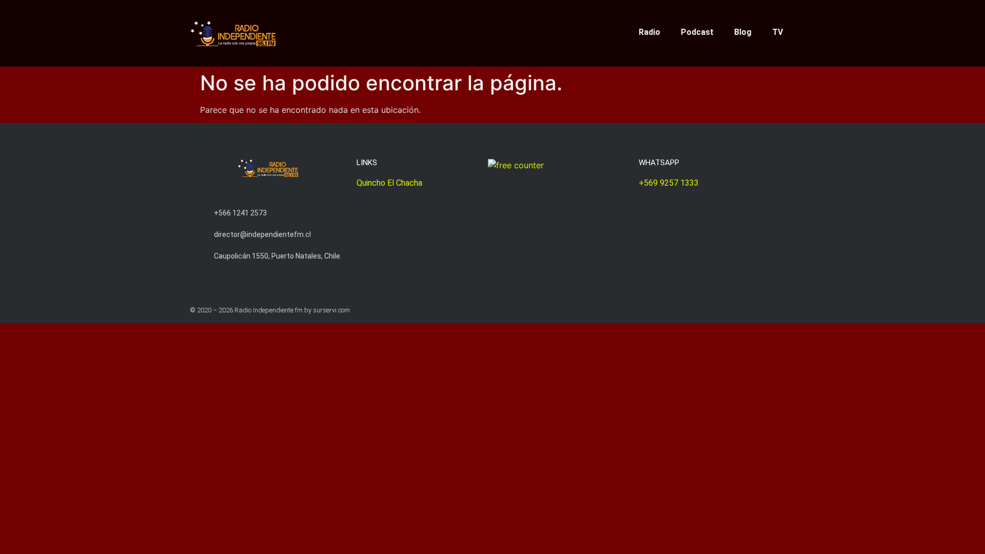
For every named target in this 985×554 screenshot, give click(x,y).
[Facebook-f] (486, 30)
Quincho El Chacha (389, 183)
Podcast (697, 32)
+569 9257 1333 (669, 183)
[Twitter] (771, 310)
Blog (743, 32)
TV (777, 32)
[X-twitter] (454, 30)
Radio (649, 32)
